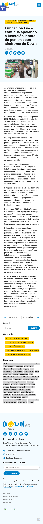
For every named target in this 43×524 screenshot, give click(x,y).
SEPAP (18, 400)
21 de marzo (8, 364)
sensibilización (9, 400)
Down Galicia (11, 20)
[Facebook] (21, 434)
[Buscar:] (15, 328)
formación (22, 384)
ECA (10, 379)
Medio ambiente (17, 395)
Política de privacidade (10, 496)
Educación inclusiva (30, 379)
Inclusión (31, 387)
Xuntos (31, 402)
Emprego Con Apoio (19, 382)
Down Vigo (14, 377)
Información (8, 392)
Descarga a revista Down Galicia (19, 342)
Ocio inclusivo (30, 395)
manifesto (7, 395)
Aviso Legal (19, 486)
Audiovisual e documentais (17, 338)
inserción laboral (27, 392)
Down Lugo (24, 374)
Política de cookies (9, 499)
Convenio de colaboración (13, 369)
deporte (26, 369)
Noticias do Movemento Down (17, 23)
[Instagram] (10, 434)
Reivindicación (15, 397)
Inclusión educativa (10, 389)
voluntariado (22, 402)
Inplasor (17, 392)
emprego (7, 382)
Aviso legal (6, 493)
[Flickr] (15, 434)
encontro (14, 384)
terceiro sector (33, 400)
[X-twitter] (5, 434)
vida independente (10, 402)
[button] (39, 5)
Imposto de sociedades (18, 387)
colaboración (28, 366)
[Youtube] (26, 434)
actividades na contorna (22, 364)
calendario (35, 364)
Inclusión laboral (25, 389)
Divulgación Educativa (15, 346)
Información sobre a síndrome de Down (22, 350)
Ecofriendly (17, 379)
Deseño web (7, 502)
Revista (24, 397)
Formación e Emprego (26, 20)
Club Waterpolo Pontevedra (13, 366)
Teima (25, 400)
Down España (29, 371)
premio (6, 397)
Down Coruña (17, 371)
